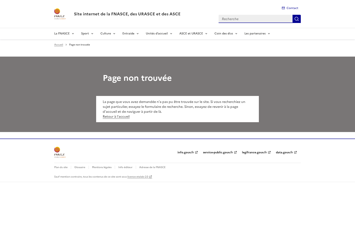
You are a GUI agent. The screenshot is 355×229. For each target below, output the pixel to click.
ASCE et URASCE (191, 33)
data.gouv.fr (284, 152)
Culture (105, 33)
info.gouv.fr (186, 152)
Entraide (128, 33)
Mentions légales (102, 167)
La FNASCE (62, 33)
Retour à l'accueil (116, 116)
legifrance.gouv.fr (254, 152)
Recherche (297, 19)
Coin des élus (223, 33)
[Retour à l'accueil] (60, 152)
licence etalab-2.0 (137, 177)
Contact (292, 8)
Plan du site (61, 167)
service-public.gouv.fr (218, 152)
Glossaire (79, 167)
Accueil (58, 45)
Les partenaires (255, 33)
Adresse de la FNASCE (152, 167)
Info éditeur (125, 167)
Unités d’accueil (157, 33)
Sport (85, 33)
